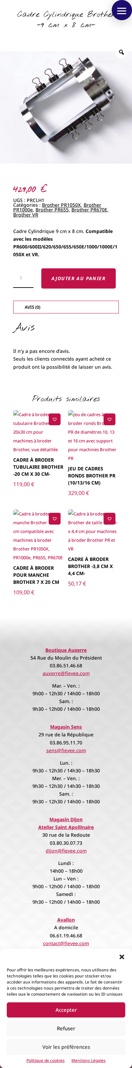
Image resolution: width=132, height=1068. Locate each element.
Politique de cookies (45, 1060)
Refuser (66, 1028)
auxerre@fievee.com (66, 673)
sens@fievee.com (66, 750)
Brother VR (25, 214)
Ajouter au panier (78, 278)
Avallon (66, 919)
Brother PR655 (52, 209)
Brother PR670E (89, 209)
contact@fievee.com (66, 943)
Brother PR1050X (61, 205)
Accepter (66, 1009)
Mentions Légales (88, 1060)
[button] (121, 957)
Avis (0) (32, 307)
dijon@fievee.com (66, 850)
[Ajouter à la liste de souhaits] (55, 419)
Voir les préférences (66, 1046)
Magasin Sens (66, 727)
